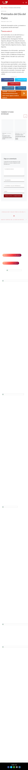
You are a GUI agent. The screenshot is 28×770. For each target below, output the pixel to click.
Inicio (2, 7)
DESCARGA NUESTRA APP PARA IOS (11, 351)
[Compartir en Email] (17, 767)
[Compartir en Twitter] (11, 767)
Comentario (9, 169)
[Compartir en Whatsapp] (14, 767)
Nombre (7, 180)
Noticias (6, 7)
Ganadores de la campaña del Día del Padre (20, 136)
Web (5, 191)
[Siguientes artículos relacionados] (25, 116)
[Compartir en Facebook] (8, 767)
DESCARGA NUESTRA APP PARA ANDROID (12, 343)
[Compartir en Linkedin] (20, 767)
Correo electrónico (12, 185)
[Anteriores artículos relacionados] (21, 116)
